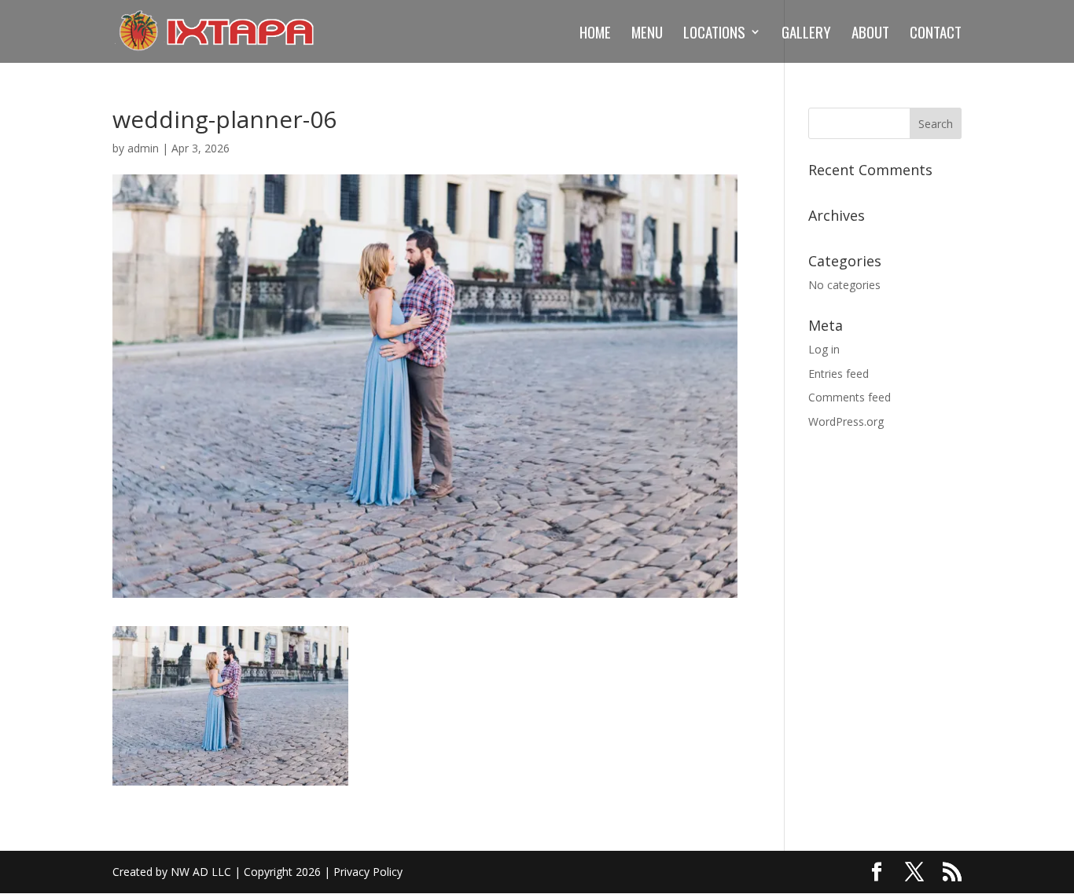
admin (143, 148)
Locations (714, 34)
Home (595, 34)
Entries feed (838, 373)
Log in (824, 349)
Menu (647, 34)
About (870, 34)
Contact (936, 34)
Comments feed (849, 397)
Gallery (806, 34)
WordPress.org (846, 421)
